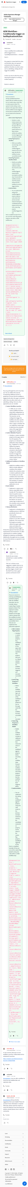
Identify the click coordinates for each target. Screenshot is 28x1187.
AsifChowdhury (11, 90)
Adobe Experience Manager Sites (8, 7)
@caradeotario (10, 94)
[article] (14, 465)
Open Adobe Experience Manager (15, 19)
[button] (8, 39)
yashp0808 (9, 1074)
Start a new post (15, 369)
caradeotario (10, 42)
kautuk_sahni (10, 1096)
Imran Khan (9, 1048)
